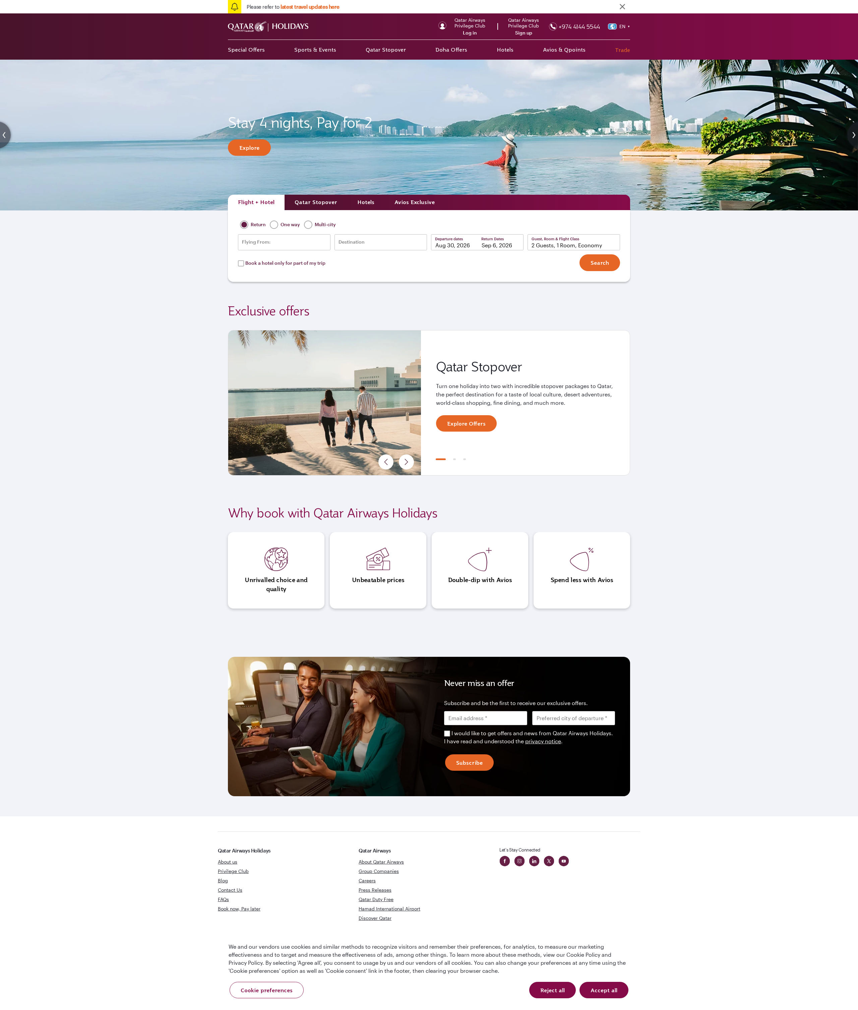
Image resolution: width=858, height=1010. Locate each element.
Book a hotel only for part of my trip (285, 263)
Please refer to (293, 7)
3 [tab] (464, 459)
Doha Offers (451, 49)
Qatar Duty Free (376, 899)
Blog (223, 880)
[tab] (256, 202)
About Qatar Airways (381, 862)
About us (227, 862)
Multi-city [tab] (325, 224)
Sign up (523, 33)
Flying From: (256, 242)
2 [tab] (454, 459)
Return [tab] (258, 224)
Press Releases (375, 890)
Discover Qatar (375, 918)
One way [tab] (290, 224)
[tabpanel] (429, 403)
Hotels (505, 49)
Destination (352, 242)
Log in (470, 33)
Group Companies (379, 871)
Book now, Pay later (239, 908)
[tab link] (414, 202)
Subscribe (469, 762)
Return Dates (492, 239)
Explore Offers (466, 423)
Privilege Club (233, 871)
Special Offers (246, 49)
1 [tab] (441, 459)
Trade (622, 50)
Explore (249, 147)
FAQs (223, 899)
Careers (367, 880)
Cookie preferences (267, 990)
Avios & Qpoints (564, 49)
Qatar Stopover (386, 49)
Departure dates (449, 239)
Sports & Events (315, 49)
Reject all (552, 990)
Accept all (604, 990)
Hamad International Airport (389, 908)
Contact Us (230, 890)
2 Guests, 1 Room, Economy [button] (567, 245)
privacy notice (543, 741)
